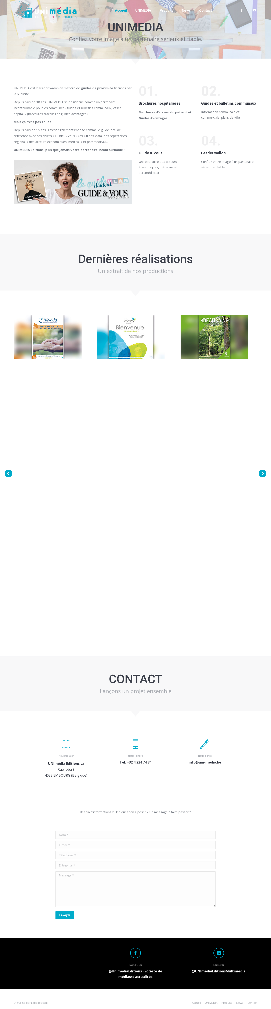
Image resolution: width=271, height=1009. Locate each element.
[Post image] (48, 337)
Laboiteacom (39, 1003)
